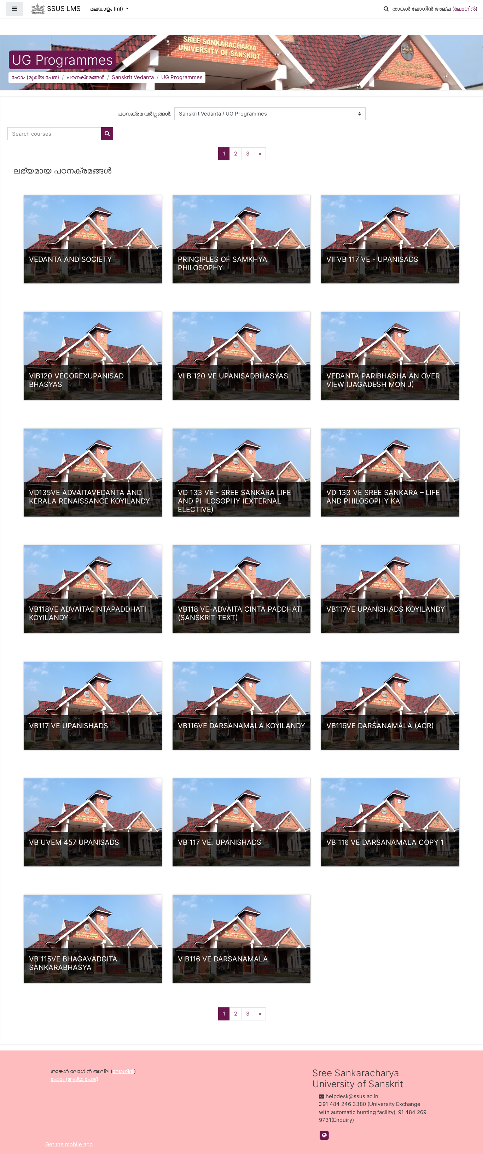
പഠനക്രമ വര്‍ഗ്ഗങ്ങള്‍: (144, 113)
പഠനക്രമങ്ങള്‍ (85, 77)
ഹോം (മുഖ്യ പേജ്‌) (35, 77)
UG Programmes (182, 77)
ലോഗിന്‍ (465, 8)
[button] (386, 9)
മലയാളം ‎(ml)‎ (107, 8)
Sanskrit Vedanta (133, 77)
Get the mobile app (69, 1144)
